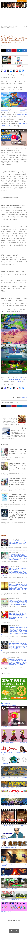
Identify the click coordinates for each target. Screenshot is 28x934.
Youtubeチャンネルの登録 (7, 726)
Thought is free (22, 922)
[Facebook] (8, 50)
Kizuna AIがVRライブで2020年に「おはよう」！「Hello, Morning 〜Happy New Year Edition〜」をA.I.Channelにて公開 (17, 467)
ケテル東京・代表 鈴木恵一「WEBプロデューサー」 (13, 796)
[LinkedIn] (19, 50)
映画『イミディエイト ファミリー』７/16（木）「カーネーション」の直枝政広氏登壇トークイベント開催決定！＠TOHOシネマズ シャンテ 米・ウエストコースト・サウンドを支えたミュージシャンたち (14, 647)
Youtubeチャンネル (5, 703)
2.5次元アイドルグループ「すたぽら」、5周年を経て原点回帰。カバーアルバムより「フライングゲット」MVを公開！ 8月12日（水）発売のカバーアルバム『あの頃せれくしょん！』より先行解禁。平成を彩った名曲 (14, 572)
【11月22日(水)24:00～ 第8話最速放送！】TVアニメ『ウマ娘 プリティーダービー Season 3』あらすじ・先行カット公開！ (17, 482)
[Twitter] (3, 50)
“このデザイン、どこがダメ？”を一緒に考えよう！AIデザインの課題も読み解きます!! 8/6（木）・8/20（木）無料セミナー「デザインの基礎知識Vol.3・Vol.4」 (18, 602)
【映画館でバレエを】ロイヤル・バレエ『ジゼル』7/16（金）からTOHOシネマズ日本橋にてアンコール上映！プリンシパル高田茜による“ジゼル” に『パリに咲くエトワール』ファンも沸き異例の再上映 (14, 631)
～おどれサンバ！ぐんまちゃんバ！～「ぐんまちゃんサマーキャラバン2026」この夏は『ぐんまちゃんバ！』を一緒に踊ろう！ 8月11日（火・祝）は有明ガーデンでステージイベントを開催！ (18, 662)
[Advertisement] (14, 17)
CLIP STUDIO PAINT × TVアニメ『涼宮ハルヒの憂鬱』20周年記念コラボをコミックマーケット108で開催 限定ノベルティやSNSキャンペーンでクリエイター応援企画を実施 (18, 616)
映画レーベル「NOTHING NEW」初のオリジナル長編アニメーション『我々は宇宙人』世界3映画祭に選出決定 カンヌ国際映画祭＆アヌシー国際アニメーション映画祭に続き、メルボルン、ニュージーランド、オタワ (14, 588)
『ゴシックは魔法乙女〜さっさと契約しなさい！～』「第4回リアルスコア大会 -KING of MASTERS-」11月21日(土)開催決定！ (18, 543)
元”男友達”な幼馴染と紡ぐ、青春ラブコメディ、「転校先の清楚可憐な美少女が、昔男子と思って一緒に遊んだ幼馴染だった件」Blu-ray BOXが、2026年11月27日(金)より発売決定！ (18, 556)
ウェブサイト (18, 377)
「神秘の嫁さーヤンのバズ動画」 (8, 705)
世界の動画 (24, 397)
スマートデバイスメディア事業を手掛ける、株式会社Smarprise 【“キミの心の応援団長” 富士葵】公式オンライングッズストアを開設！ (17, 498)
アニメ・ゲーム (22, 393)
